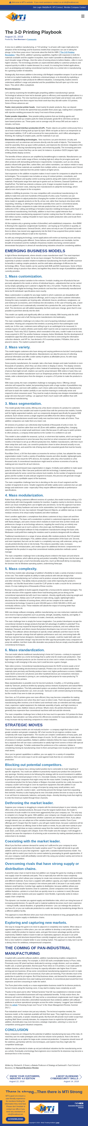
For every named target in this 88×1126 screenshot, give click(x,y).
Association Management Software (76, 1106)
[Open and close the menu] (58, 16)
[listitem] (35, 7)
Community (31, 39)
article (15, 1005)
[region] (64, 1078)
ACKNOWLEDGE (15, 1119)
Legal (57, 1122)
